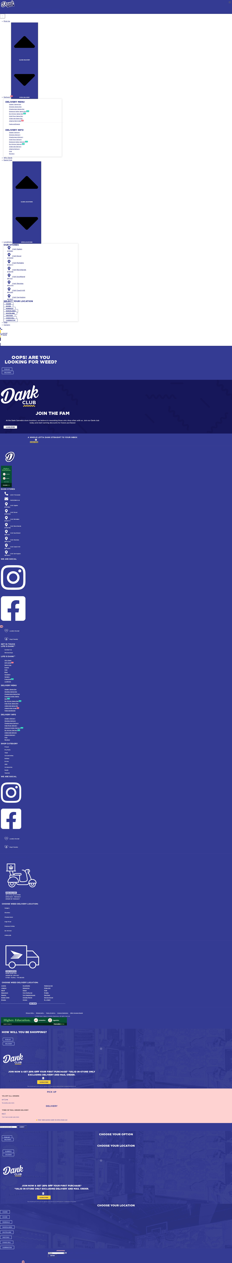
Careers (7, 677)
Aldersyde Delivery (15, 146)
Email (32, 440)
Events (7, 667)
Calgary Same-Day (15, 104)
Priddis (46, 993)
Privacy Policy (30, 1013)
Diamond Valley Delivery (18, 142)
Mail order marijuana (17, 944)
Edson (25, 990)
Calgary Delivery (14, 132)
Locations (8, 681)
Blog (6, 672)
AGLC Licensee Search (76, 1013)
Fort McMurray (27, 993)
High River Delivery (15, 139)
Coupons (7, 674)
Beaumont (4, 993)
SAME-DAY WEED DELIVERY (18, 857)
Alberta (3, 988)
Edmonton (26, 988)
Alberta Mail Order (16, 121)
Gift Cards (9, 663)
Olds (45, 990)
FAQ (10, 151)
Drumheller (26, 986)
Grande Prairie (27, 997)
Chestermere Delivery (16, 137)
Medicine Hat (48, 986)
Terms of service (50, 1013)
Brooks (3, 1000)
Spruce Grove (48, 997)
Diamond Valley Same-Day (19, 111)
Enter (52, 1255)
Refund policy (40, 1013)
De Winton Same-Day (17, 114)
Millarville (47, 988)
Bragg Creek (5, 997)
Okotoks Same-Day (15, 107)
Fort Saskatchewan (29, 995)
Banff (3, 990)
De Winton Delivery (16, 144)
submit (22, 1127)
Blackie (3, 995)
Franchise (9, 679)
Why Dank (8, 660)
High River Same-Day (16, 116)
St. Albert (47, 1000)
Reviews (11, 153)
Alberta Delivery (14, 149)
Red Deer (47, 995)
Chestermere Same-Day (16, 109)
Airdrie (3, 986)
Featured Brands (14, 124)
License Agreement (62, 1013)
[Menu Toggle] (2, 16)
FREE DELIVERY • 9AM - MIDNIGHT (46, 10)
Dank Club (8, 665)
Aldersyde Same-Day (16, 118)
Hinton (25, 1000)
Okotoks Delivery (14, 135)
